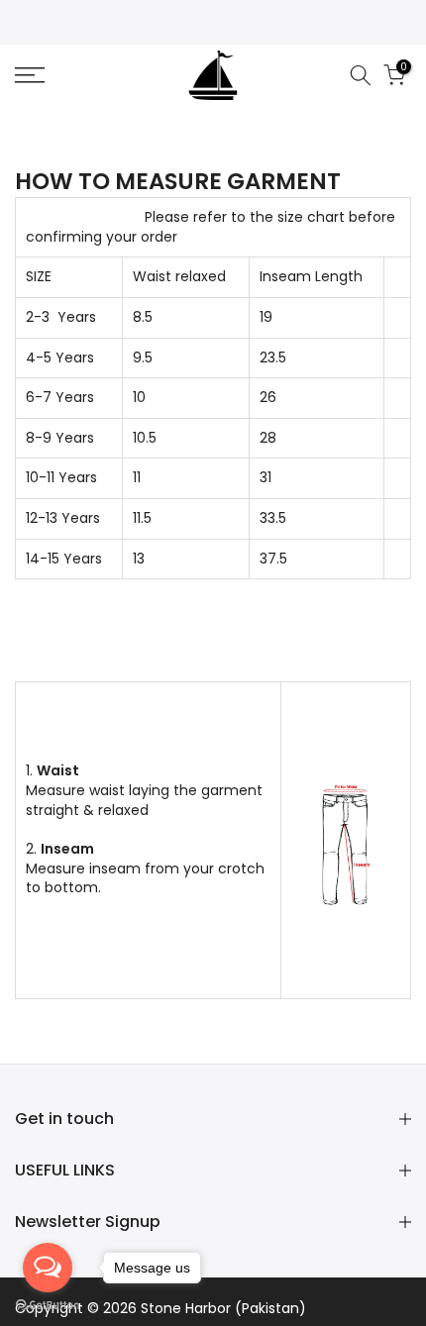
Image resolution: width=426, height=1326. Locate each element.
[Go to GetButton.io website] (47, 1305)
